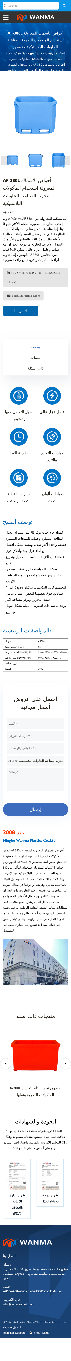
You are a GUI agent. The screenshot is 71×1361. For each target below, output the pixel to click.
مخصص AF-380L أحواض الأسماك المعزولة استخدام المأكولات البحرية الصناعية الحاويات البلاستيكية (35, 867)
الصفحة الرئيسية (55, 53)
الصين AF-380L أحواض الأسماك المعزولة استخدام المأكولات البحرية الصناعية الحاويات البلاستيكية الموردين (33, 856)
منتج (39, 53)
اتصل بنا (20, 311)
